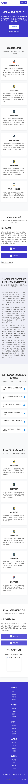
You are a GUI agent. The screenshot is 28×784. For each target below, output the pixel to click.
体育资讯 (14, 694)
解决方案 (14, 716)
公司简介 (14, 742)
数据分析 (14, 697)
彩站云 (4, 3)
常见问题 (14, 725)
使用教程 (14, 728)
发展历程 (14, 748)
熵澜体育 (14, 708)
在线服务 (14, 734)
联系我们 (14, 751)
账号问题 (14, 731)
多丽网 (14, 768)
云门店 (14, 762)
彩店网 (14, 760)
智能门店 (14, 691)
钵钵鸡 (14, 765)
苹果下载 (15, 255)
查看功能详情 (14, 26)
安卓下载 (15, 248)
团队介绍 (14, 745)
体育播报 (14, 699)
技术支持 (14, 714)
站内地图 (24, 779)
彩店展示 (14, 711)
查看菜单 (23, 2)
